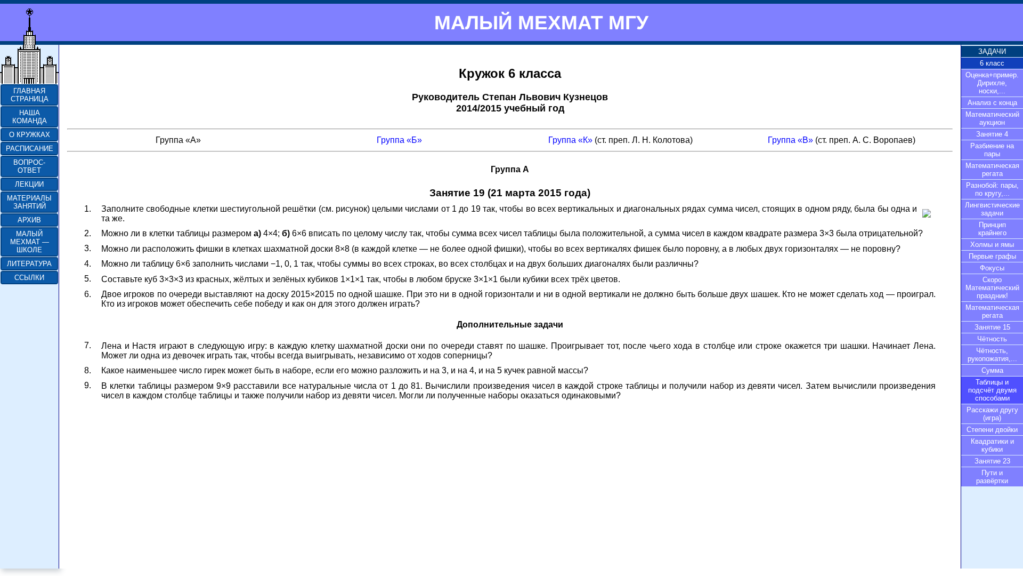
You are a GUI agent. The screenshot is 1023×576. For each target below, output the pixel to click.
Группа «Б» (399, 140)
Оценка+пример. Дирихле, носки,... (992, 83)
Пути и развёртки (992, 477)
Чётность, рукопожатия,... (992, 355)
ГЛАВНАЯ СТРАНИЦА (29, 95)
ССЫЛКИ (29, 278)
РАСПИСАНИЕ (29, 149)
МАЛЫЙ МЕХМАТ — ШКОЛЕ (29, 242)
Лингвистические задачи (992, 209)
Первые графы (992, 256)
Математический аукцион (992, 118)
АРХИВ (29, 220)
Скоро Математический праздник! (992, 288)
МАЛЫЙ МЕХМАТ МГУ (541, 22)
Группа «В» (790, 140)
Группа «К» (570, 140)
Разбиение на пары (992, 150)
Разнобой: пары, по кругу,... (992, 189)
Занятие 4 (992, 134)
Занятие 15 (992, 327)
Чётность (992, 339)
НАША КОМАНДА (29, 117)
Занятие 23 (992, 461)
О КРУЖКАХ (29, 135)
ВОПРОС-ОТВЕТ (29, 166)
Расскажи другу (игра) (992, 414)
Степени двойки (992, 430)
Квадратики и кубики (992, 445)
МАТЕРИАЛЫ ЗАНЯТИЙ (29, 202)
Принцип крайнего (992, 229)
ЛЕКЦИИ (29, 184)
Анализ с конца (992, 103)
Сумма (992, 370)
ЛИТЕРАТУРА (29, 264)
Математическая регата (992, 170)
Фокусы (992, 268)
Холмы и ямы (992, 245)
